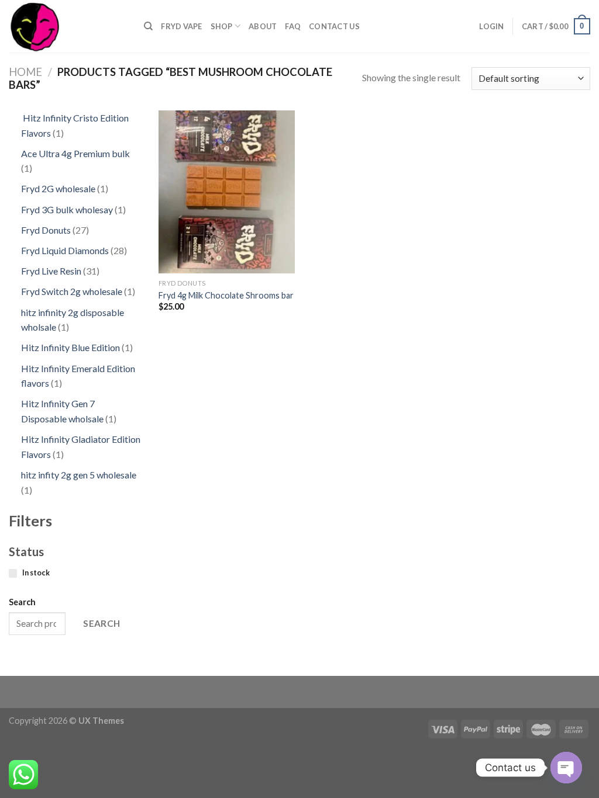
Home (25, 71)
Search (22, 602)
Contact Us (334, 26)
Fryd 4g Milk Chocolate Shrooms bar (226, 295)
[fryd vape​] (67, 26)
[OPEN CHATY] (566, 767)
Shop (222, 26)
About (263, 26)
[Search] (148, 26)
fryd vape (181, 26)
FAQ (293, 26)
